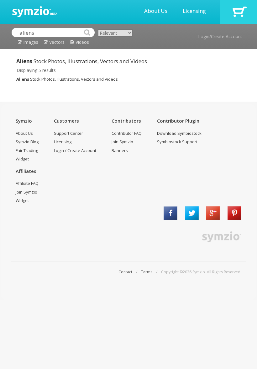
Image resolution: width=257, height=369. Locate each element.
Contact (125, 272)
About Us (155, 10)
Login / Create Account (75, 150)
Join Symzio (122, 141)
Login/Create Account (220, 36)
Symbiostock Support (177, 141)
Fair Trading (27, 150)
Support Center (68, 133)
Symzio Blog (27, 141)
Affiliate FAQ (27, 183)
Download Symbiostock (179, 133)
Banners (120, 150)
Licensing (194, 10)
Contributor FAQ (127, 133)
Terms (146, 272)
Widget (22, 159)
